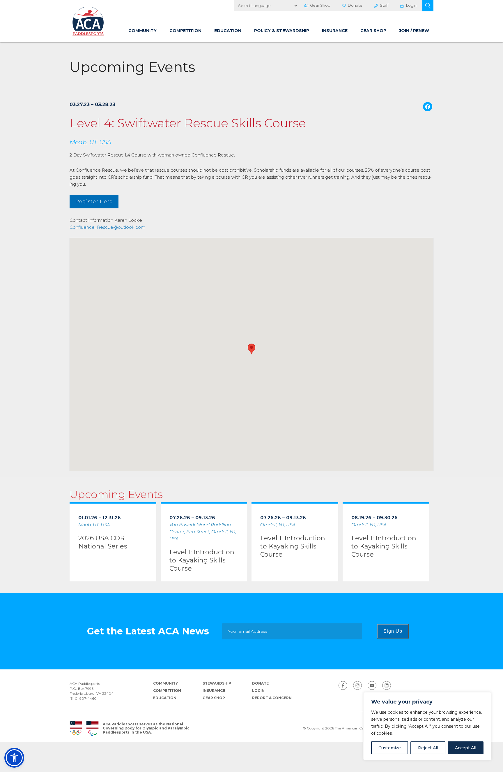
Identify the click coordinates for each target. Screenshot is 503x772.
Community (142, 30)
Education (227, 30)
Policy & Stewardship (281, 30)
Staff (384, 5)
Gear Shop (320, 5)
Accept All (465, 747)
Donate (355, 5)
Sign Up (392, 631)
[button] (427, 5)
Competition (185, 30)
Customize (389, 747)
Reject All (428, 747)
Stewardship (217, 683)
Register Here (94, 201)
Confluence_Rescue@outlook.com (107, 227)
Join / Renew (414, 30)
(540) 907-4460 (83, 698)
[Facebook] (427, 107)
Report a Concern (272, 698)
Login (411, 5)
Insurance (335, 30)
